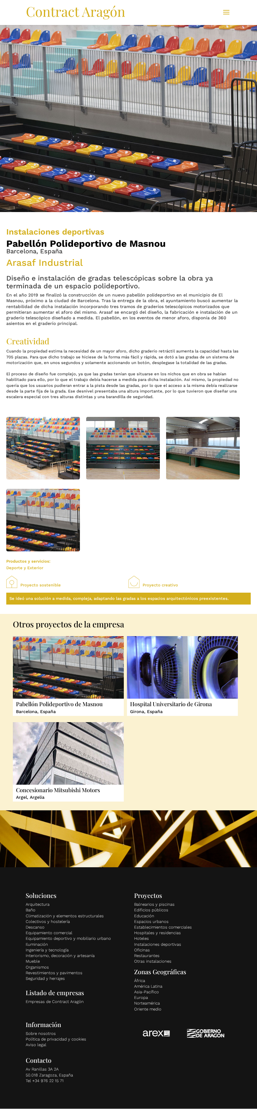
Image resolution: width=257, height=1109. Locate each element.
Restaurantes (147, 955)
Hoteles (141, 938)
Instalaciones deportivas (157, 944)
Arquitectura (38, 904)
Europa (141, 997)
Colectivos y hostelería (48, 921)
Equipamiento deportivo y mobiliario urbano (68, 938)
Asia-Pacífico (146, 992)
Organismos (37, 967)
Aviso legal (36, 1044)
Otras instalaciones (152, 961)
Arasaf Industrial (44, 262)
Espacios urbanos (151, 921)
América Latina (148, 986)
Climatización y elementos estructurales (65, 916)
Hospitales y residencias (157, 932)
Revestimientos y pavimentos (54, 972)
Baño (30, 910)
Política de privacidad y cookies (56, 1039)
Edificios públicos (151, 910)
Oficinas (142, 950)
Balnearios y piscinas (154, 904)
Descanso (35, 927)
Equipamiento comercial (49, 932)
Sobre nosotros (41, 1033)
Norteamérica (147, 1003)
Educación (144, 916)
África (139, 980)
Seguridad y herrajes (45, 978)
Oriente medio (147, 1009)
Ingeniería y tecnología (47, 950)
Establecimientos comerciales (163, 927)
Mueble (33, 961)
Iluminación (37, 944)
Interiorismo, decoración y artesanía (60, 955)
